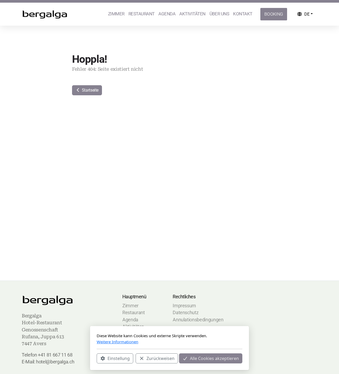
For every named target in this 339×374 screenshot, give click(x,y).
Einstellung (119, 358)
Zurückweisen (160, 358)
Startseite (90, 90)
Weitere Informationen (117, 341)
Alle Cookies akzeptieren (214, 358)
